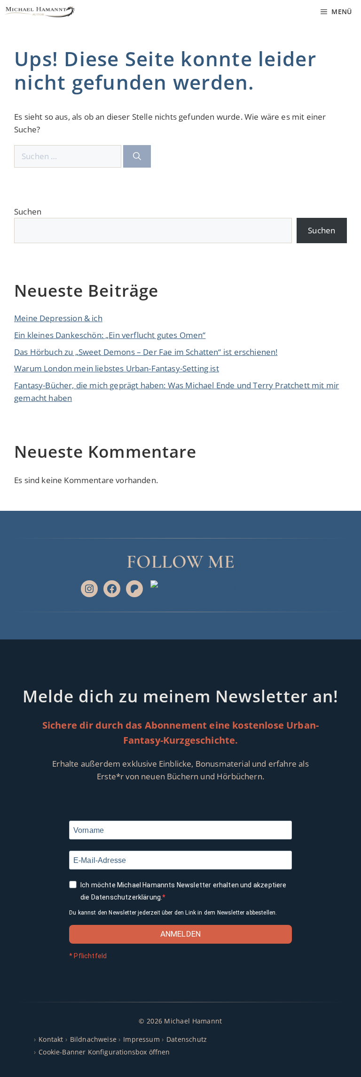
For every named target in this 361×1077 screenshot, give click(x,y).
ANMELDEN (180, 934)
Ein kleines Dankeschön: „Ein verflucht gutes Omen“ (110, 335)
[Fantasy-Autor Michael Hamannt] (40, 11)
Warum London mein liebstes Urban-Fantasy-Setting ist (116, 368)
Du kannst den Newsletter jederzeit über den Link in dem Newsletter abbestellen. (173, 912)
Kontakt (51, 1039)
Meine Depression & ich (58, 318)
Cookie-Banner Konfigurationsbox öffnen (104, 1051)
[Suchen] (137, 156)
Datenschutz (186, 1039)
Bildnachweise (93, 1039)
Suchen (27, 211)
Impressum (141, 1039)
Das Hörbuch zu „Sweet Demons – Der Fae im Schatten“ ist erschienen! (145, 351)
